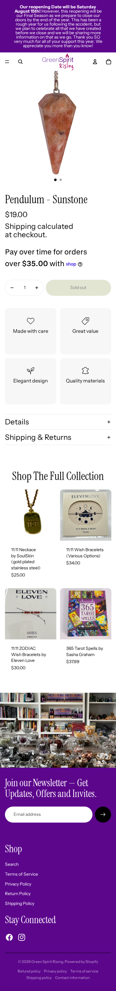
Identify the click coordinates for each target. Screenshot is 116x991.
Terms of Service (21, 874)
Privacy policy (55, 971)
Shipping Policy (19, 903)
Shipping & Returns (38, 437)
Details (17, 421)
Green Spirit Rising (47, 961)
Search (12, 864)
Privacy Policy (18, 884)
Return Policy (18, 893)
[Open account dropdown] (95, 61)
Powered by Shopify (81, 961)
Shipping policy (39, 977)
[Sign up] (103, 815)
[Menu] (7, 62)
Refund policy (29, 971)
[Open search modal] (20, 61)
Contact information (72, 977)
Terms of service (84, 971)
